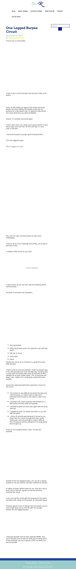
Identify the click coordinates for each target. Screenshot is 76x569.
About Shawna (23, 11)
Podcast (60, 11)
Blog (13, 11)
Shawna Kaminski (16, 38)
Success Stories (36, 11)
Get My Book (16, 17)
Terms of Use (44, 563)
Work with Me (49, 11)
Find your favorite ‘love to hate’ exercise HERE (23, 536)
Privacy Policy (31, 563)
